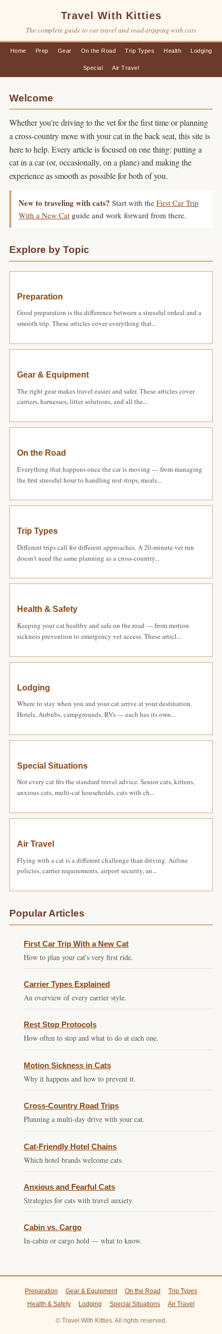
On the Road (98, 51)
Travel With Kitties (111, 15)
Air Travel (125, 68)
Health (172, 51)
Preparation (40, 296)
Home (18, 51)
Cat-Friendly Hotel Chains (70, 1146)
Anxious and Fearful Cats (69, 1186)
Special (93, 68)
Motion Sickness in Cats (67, 1065)
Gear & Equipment (53, 374)
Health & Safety (47, 609)
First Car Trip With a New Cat (76, 943)
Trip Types (139, 51)
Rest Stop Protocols (60, 1024)
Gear (65, 51)
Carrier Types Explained (67, 984)
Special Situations (52, 765)
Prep (42, 51)
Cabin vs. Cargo (53, 1227)
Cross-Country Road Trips (71, 1105)
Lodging (201, 51)
